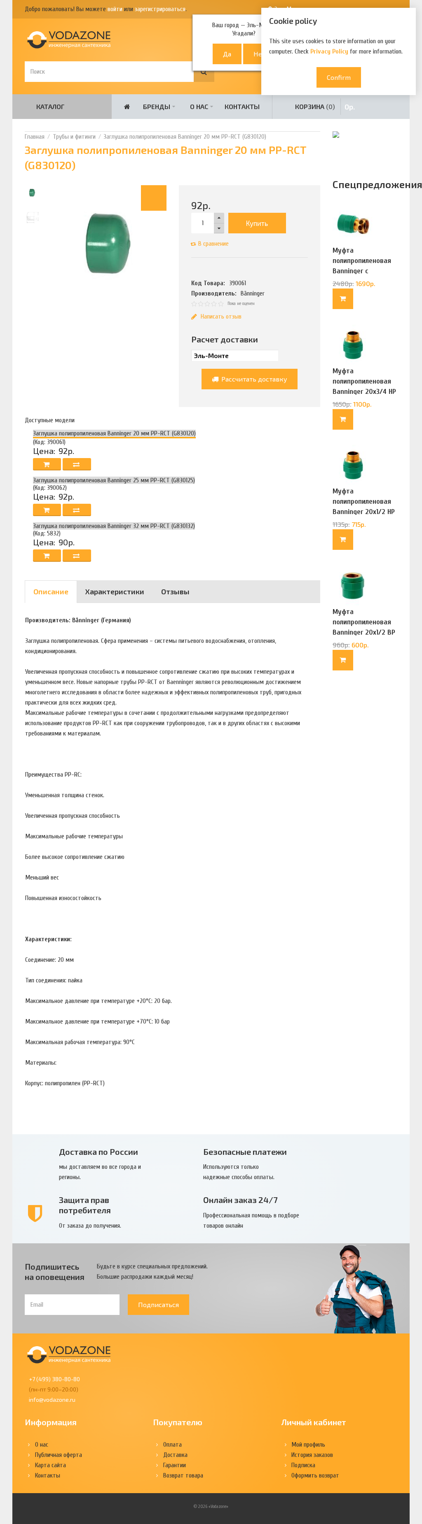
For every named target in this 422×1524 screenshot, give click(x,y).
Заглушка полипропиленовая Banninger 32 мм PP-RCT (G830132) (114, 526)
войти (115, 9)
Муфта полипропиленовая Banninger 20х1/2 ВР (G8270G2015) (364, 627)
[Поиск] (204, 71)
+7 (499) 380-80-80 (54, 1378)
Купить (257, 223)
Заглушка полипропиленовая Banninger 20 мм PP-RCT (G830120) (184, 136)
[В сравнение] (77, 464)
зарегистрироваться (160, 9)
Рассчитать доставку (253, 379)
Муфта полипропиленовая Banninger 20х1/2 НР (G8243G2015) (364, 506)
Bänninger (253, 293)
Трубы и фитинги (74, 136)
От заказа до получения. (90, 1225)
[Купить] (343, 299)
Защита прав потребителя (85, 1205)
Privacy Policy (329, 51)
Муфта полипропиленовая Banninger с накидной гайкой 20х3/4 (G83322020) (363, 271)
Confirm (339, 77)
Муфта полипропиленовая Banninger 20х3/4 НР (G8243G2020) (364, 386)
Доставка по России (98, 1151)
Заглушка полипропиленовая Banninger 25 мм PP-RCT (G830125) (114, 480)
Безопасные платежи (245, 1151)
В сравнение (213, 243)
